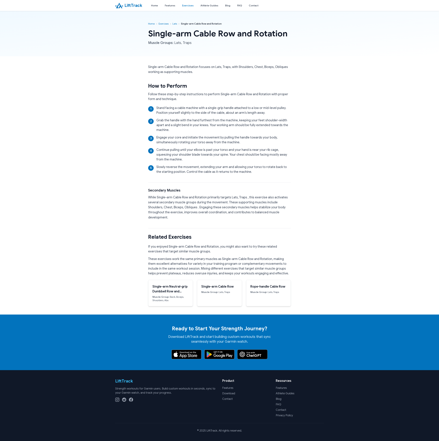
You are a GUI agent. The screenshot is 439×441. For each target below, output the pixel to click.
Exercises (188, 5)
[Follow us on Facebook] (131, 400)
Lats (175, 23)
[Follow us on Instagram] (117, 400)
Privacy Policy (284, 415)
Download (228, 393)
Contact (253, 5)
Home (154, 5)
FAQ (239, 5)
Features (170, 5)
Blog (227, 5)
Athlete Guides (209, 5)
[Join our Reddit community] (124, 400)
